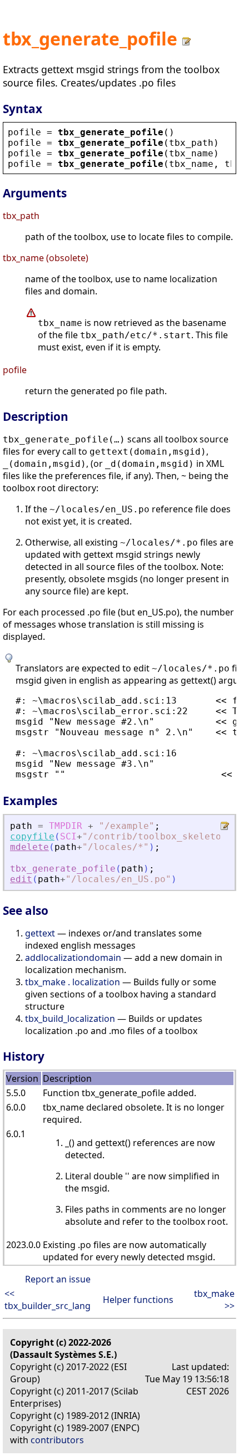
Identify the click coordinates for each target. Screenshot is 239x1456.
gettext (40, 933)
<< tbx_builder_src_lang (47, 1299)
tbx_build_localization (70, 1018)
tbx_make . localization (72, 982)
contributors (57, 1440)
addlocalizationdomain (73, 957)
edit (21, 879)
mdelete (29, 847)
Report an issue (58, 1279)
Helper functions (138, 1300)
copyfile (32, 836)
